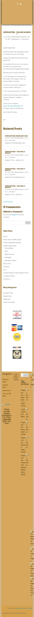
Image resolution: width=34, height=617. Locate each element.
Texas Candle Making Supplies (16, 37)
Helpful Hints (7, 296)
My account (7, 264)
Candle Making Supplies (16, 377)
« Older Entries (8, 202)
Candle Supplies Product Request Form (16, 273)
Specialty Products (10, 260)
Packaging (8, 257)
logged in (15, 215)
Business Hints (8, 293)
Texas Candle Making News (12, 243)
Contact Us (6, 279)
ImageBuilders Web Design (23, 608)
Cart (4, 270)
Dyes (6, 251)
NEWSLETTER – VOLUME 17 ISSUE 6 (15, 186)
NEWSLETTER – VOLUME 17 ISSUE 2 (15, 169)
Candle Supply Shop (9, 246)
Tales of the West (9, 302)
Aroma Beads (9, 248)
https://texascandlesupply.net (12, 106)
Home (5, 236)
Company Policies (9, 276)
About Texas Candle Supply (12, 239)
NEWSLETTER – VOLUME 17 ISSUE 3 (15, 152)
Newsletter (15, 39)
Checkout (6, 267)
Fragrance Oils (9, 254)
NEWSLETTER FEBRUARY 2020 (16, 136)
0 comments (25, 39)
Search (26, 375)
